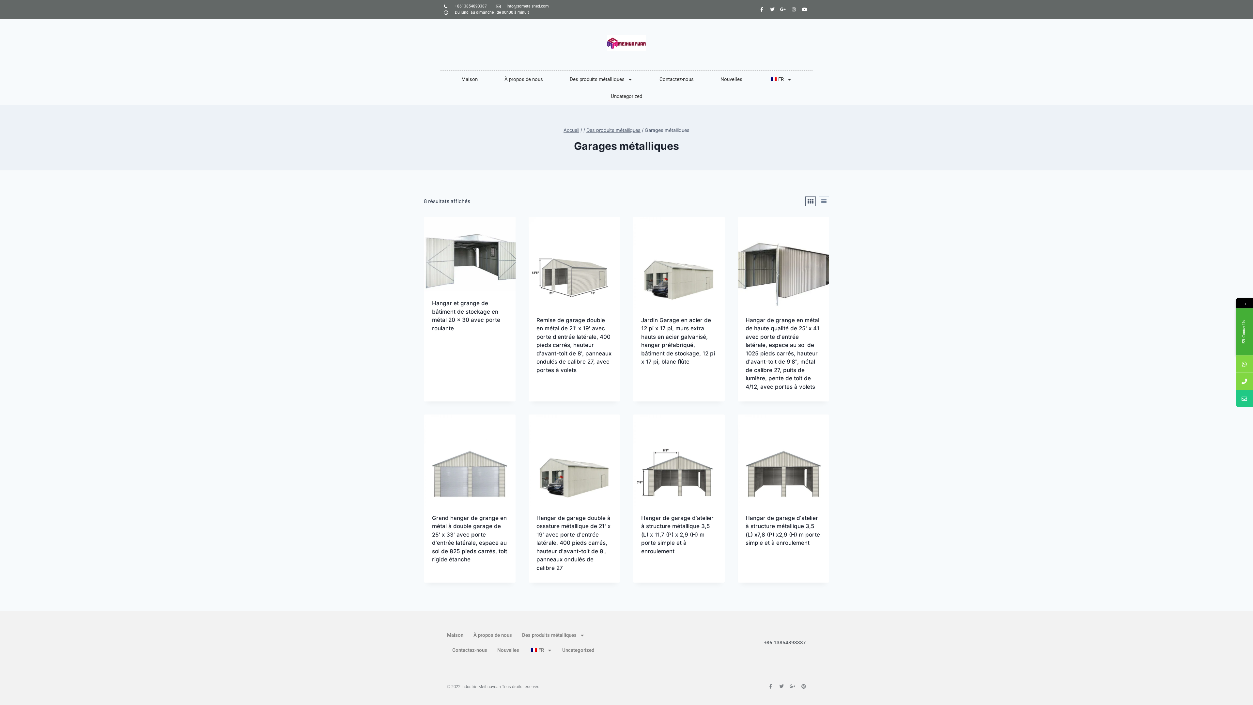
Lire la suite (448, 349)
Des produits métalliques (597, 79)
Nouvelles (731, 79)
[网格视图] (810, 201)
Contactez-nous (676, 79)
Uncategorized (626, 96)
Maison (469, 79)
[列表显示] (824, 201)
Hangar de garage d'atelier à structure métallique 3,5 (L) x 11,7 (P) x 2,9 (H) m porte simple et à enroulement (677, 535)
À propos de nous (523, 79)
